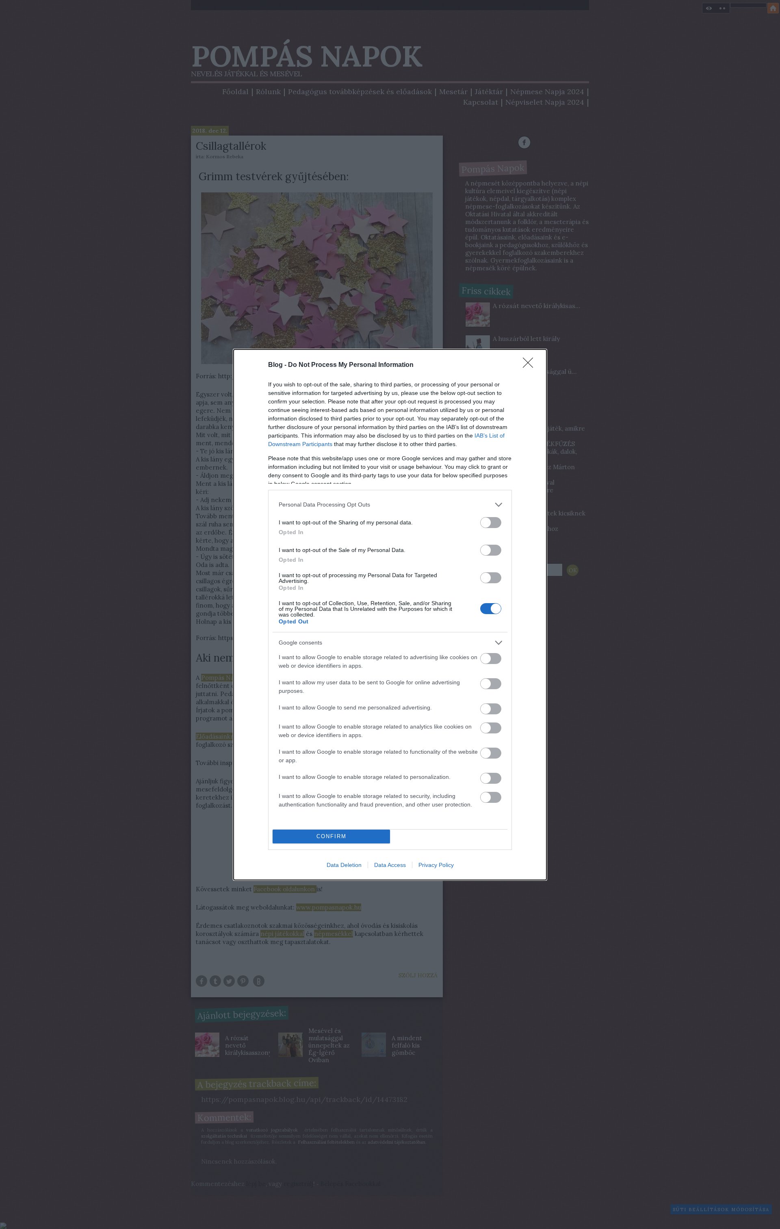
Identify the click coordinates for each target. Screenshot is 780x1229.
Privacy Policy (436, 865)
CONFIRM (331, 836)
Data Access (390, 865)
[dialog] (390, 614)
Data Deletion (344, 865)
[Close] (530, 365)
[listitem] (390, 504)
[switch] (490, 522)
